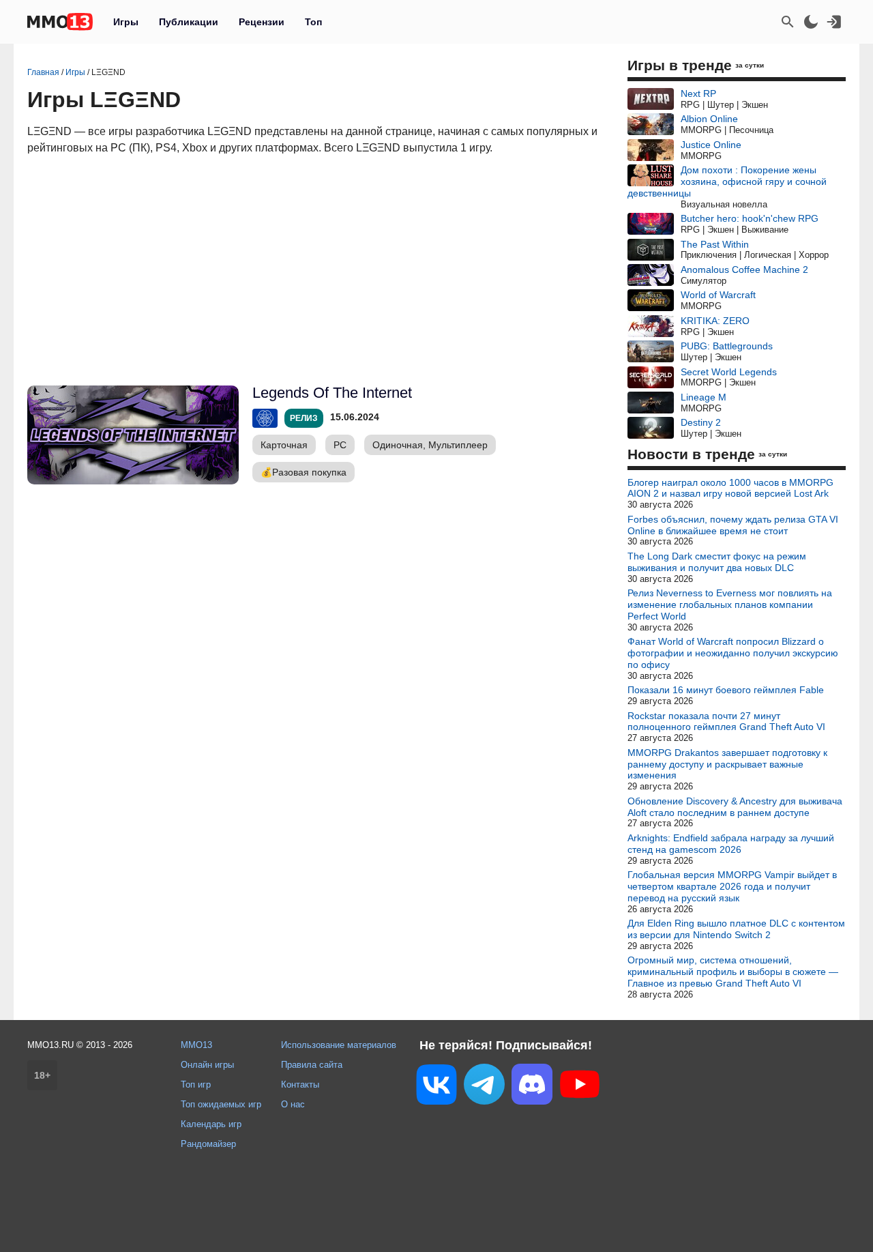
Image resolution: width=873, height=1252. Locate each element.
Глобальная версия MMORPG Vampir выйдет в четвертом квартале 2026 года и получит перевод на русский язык (732, 886)
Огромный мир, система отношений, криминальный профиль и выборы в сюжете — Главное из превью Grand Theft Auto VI (732, 972)
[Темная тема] (811, 22)
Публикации (188, 21)
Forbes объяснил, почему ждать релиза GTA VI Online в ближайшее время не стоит (732, 525)
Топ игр (196, 1084)
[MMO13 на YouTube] (579, 1087)
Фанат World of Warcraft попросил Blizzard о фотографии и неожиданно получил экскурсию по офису (732, 653)
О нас (293, 1104)
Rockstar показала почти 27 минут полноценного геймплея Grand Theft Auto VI (726, 721)
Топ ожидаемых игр (221, 1104)
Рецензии (261, 21)
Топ (313, 21)
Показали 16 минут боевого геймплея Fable (725, 689)
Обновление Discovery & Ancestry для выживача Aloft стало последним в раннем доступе (734, 807)
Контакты (300, 1084)
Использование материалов (338, 1045)
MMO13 (196, 1045)
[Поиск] (788, 22)
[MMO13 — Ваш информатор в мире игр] (60, 22)
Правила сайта (311, 1065)
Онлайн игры (207, 1065)
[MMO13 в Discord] (532, 1087)
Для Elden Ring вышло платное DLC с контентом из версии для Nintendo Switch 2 (736, 929)
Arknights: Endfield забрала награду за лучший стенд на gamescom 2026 (730, 843)
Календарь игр (211, 1124)
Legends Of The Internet (332, 392)
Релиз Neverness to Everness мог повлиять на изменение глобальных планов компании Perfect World (729, 604)
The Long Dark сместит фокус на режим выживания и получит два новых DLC (716, 562)
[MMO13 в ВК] (436, 1087)
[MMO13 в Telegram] (484, 1087)
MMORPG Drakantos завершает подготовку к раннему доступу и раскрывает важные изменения (727, 764)
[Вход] (834, 22)
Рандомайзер (208, 1144)
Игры (125, 21)
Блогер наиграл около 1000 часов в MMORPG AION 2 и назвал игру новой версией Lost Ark (730, 488)
